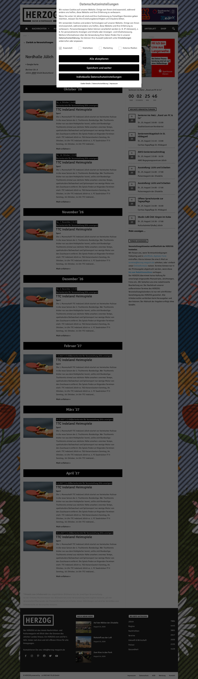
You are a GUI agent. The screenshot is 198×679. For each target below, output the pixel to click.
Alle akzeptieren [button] (99, 58)
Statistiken (88, 48)
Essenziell (67, 48)
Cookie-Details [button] (86, 84)
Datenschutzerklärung (69, 38)
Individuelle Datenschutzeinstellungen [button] (99, 77)
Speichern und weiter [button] (99, 68)
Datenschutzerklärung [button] (100, 84)
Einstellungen (124, 38)
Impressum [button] (114, 84)
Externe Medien (130, 48)
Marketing (108, 48)
